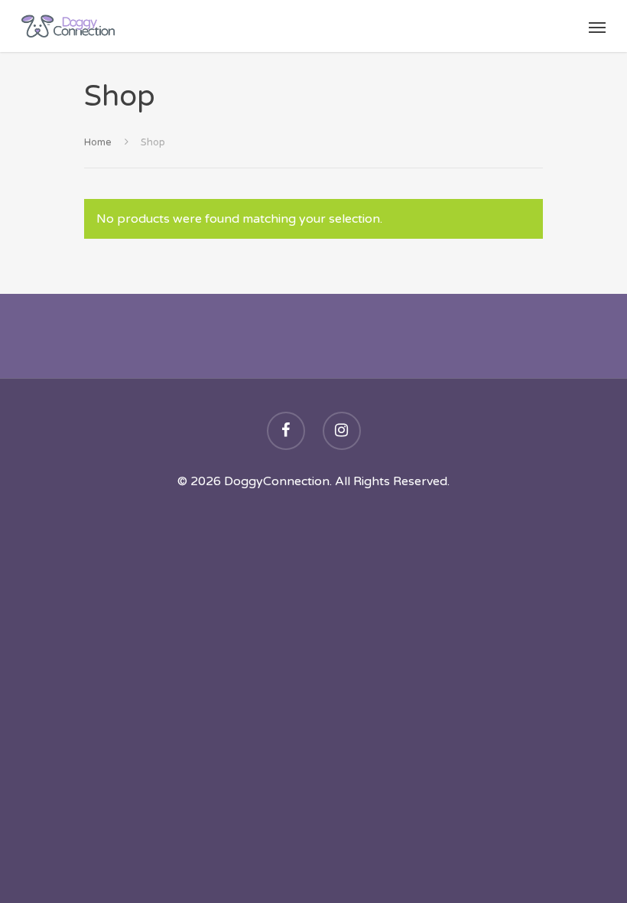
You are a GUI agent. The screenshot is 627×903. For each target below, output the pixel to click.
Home (98, 142)
